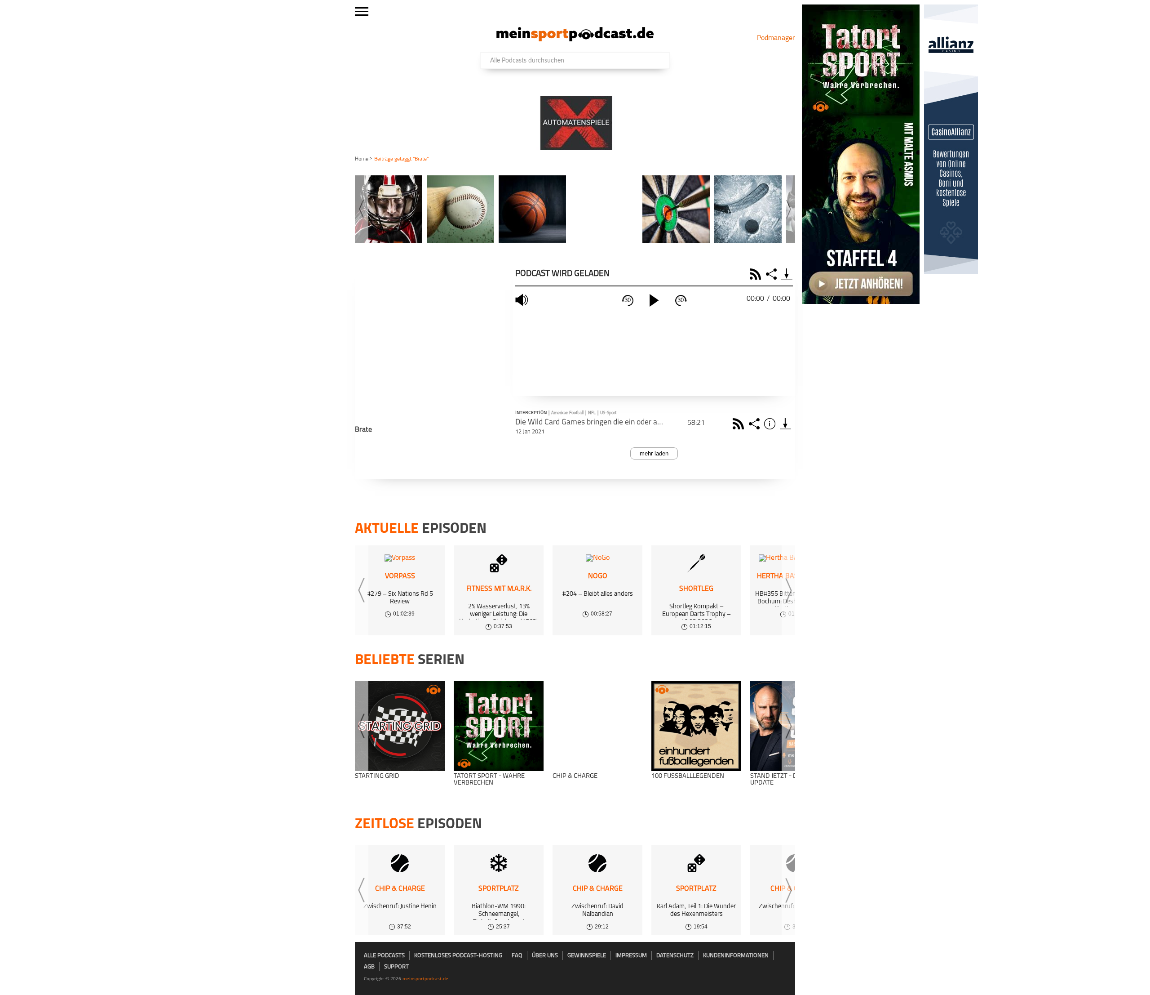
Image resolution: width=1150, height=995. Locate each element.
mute (523, 300)
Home (361, 159)
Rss (739, 423)
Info (771, 423)
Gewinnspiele (586, 956)
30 (627, 300)
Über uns (545, 956)
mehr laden (654, 453)
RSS (756, 274)
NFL (592, 413)
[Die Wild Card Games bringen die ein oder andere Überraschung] (785, 423)
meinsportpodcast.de (425, 978)
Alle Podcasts (384, 956)
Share (772, 274)
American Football (567, 413)
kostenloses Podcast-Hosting (458, 956)
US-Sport (608, 413)
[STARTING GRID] (400, 726)
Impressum (631, 956)
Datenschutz (675, 956)
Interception (531, 413)
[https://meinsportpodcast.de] (575, 39)
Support (396, 967)
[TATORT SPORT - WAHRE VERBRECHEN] (499, 726)
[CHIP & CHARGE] (597, 726)
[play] (654, 300)
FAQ (517, 956)
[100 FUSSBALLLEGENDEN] (696, 726)
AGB (369, 967)
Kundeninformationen (736, 956)
